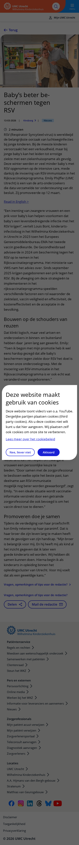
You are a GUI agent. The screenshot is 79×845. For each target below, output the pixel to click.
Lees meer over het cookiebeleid (30, 439)
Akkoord (48, 452)
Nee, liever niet (20, 452)
